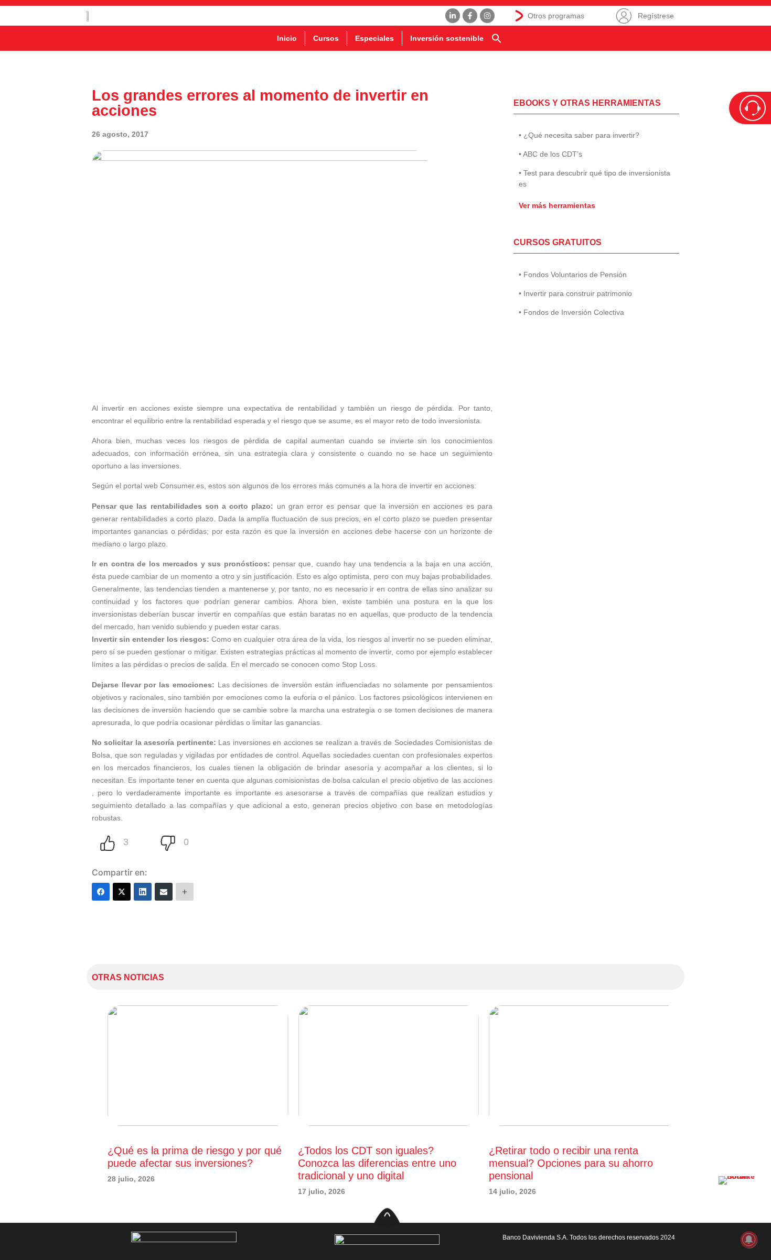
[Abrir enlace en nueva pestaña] (740, 1197)
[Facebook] (101, 892)
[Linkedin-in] (452, 15)
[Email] (164, 892)
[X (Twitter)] (122, 892)
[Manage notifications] (749, 1239)
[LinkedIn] (143, 892)
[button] (496, 38)
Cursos (326, 38)
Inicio (287, 38)
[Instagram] (487, 15)
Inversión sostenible (447, 38)
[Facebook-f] (470, 15)
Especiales (374, 38)
